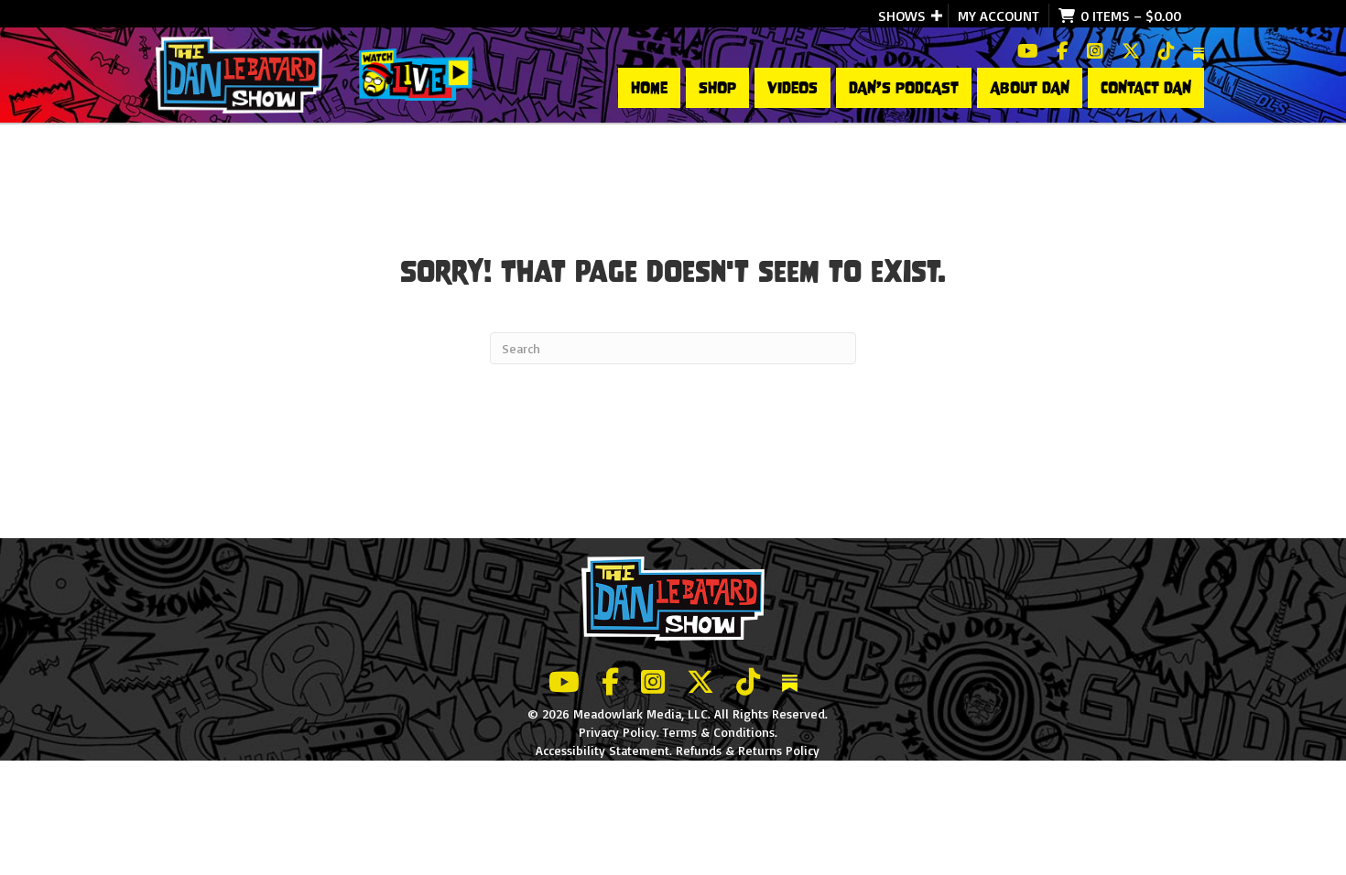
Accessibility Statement (602, 750)
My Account (998, 15)
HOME (649, 88)
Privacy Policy (618, 732)
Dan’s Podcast (904, 88)
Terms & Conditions (719, 732)
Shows (902, 15)
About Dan (1029, 88)
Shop (717, 88)
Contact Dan (1146, 88)
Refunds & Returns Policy (748, 750)
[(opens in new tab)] (415, 73)
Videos (792, 88)
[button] (937, 15)
